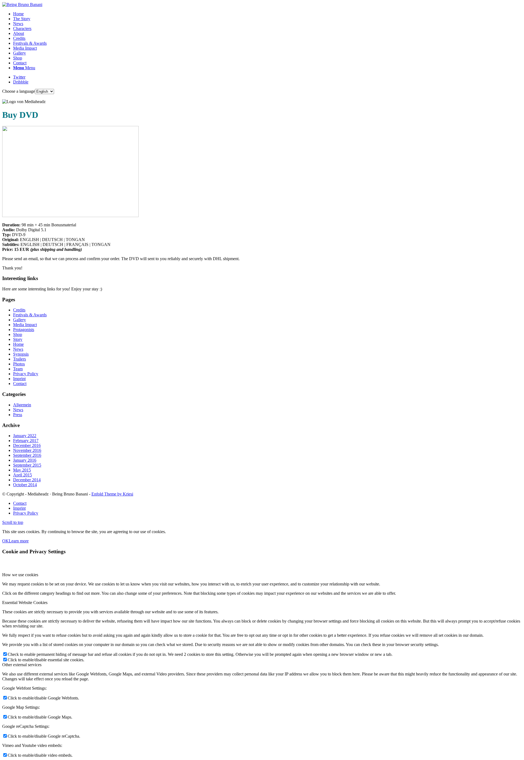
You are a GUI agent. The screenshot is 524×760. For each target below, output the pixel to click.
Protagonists (23, 329)
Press (17, 414)
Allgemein (22, 404)
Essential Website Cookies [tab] (24, 602)
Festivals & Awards (30, 315)
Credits (19, 310)
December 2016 (27, 445)
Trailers (19, 359)
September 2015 (27, 465)
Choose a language (18, 91)
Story (17, 339)
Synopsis (21, 354)
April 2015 (22, 475)
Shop (17, 334)
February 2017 (25, 440)
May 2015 (22, 470)
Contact (19, 383)
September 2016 (27, 455)
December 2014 (27, 479)
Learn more (19, 541)
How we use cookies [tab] (20, 574)
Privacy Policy (25, 373)
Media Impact (25, 324)
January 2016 (24, 460)
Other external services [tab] (21, 664)
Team (18, 369)
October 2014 (25, 484)
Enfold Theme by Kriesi (112, 494)
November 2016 (27, 450)
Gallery (19, 319)
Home (18, 344)
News (18, 349)
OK (5, 541)
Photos (19, 364)
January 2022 (24, 435)
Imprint (19, 378)
